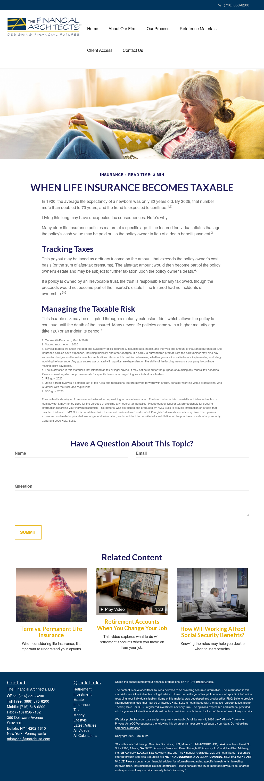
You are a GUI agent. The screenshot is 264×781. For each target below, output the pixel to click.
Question (23, 486)
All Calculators (85, 735)
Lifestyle (80, 719)
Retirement (82, 689)
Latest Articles (84, 725)
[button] (122, 28)
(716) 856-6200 (236, 4)
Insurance (81, 704)
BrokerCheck (204, 681)
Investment (82, 694)
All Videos (81, 730)
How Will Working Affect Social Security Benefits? (212, 631)
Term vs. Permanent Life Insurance (51, 631)
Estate (78, 699)
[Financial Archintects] (44, 26)
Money (79, 714)
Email (141, 453)
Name (20, 453)
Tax (76, 709)
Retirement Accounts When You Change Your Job (132, 624)
